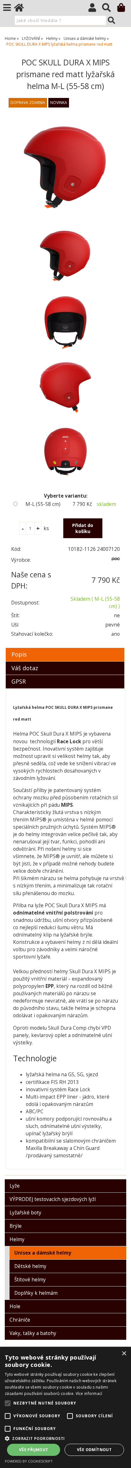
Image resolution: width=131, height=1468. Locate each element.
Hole (15, 1306)
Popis (19, 654)
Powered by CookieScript (29, 1461)
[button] (65, 1438)
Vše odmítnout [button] (94, 1449)
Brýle (16, 1226)
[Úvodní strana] (22, 9)
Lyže (15, 1186)
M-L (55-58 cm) (42, 504)
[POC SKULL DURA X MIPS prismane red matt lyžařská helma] (65, 166)
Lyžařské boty (25, 1212)
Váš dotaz (24, 668)
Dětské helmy (30, 1266)
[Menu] (7, 7)
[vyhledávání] (109, 9)
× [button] (123, 1353)
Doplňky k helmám (36, 1293)
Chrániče (20, 1319)
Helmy (17, 1239)
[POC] (116, 561)
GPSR (18, 681)
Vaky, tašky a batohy (33, 1333)
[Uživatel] (95, 9)
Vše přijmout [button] (33, 1449)
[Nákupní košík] (124, 9)
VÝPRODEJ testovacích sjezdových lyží (53, 1199)
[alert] (65, 1407)
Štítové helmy (30, 1279)
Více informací (89, 1393)
